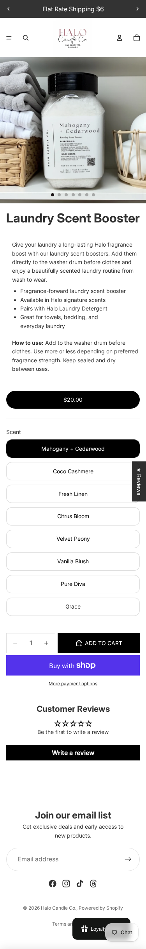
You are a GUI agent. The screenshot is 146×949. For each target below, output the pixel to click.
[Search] (25, 37)
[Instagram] (66, 883)
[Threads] (93, 883)
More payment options (73, 683)
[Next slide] (137, 9)
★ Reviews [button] (139, 481)
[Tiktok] (79, 883)
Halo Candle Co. (58, 908)
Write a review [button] (73, 753)
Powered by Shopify (101, 908)
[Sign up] (128, 859)
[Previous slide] (8, 9)
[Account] (119, 37)
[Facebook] (52, 883)
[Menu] (9, 38)
